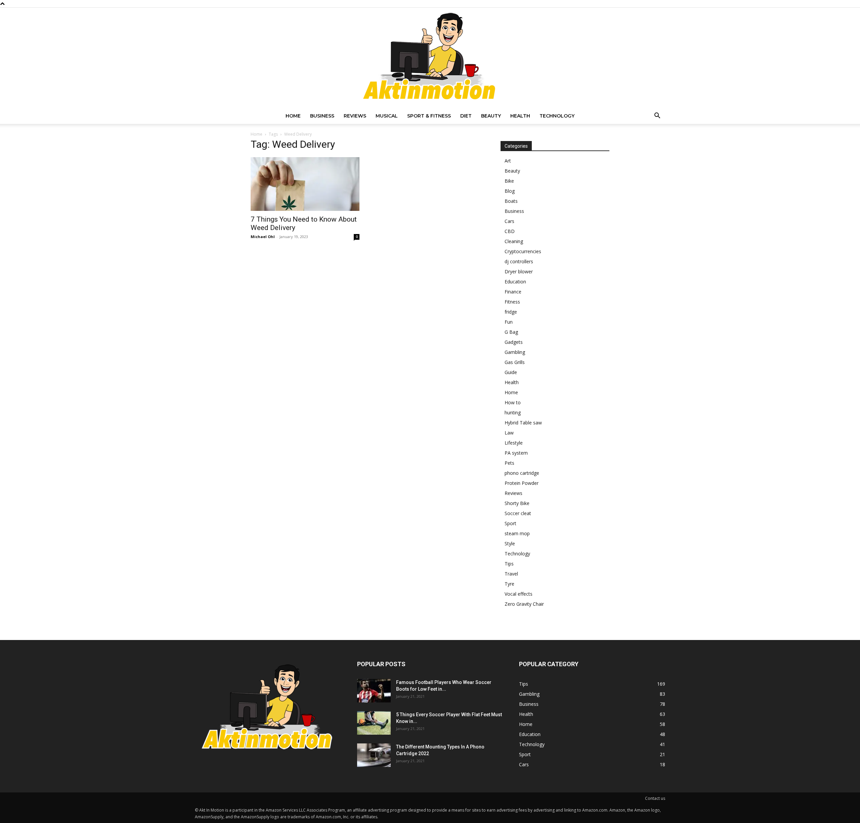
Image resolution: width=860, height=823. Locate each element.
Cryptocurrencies (523, 251)
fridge (511, 312)
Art (508, 160)
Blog (510, 191)
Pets (509, 463)
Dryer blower (519, 271)
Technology (557, 116)
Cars (509, 221)
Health (520, 116)
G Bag (511, 332)
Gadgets (514, 342)
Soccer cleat (518, 513)
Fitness (512, 302)
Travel (511, 573)
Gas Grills (515, 362)
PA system (516, 453)
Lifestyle (514, 443)
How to (513, 402)
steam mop (517, 533)
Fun (509, 322)
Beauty (491, 116)
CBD (510, 231)
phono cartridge (522, 473)
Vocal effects (518, 594)
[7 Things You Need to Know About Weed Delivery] (305, 184)
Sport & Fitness (429, 116)
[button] (657, 116)
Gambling (515, 352)
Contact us (655, 798)
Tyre (509, 584)
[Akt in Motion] (430, 58)
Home (293, 116)
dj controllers (519, 261)
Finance (513, 291)
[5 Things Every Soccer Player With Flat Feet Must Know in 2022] (374, 723)
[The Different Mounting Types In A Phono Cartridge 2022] (374, 755)
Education (515, 281)
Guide (511, 372)
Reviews (355, 116)
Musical (387, 116)
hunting (513, 412)
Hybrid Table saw (523, 422)
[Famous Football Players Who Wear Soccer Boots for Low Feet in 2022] (374, 690)
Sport (510, 523)
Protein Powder (522, 483)
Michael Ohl (263, 236)
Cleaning (514, 241)
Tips (509, 563)
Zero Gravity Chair (524, 604)
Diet (466, 116)
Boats (511, 201)
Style (510, 543)
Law (509, 432)
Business (322, 116)
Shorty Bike (517, 503)
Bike (509, 181)
